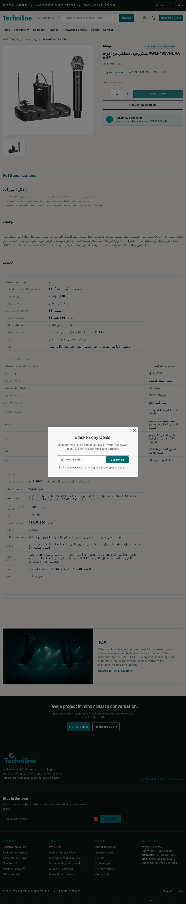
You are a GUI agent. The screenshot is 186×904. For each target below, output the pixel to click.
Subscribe (117, 459)
